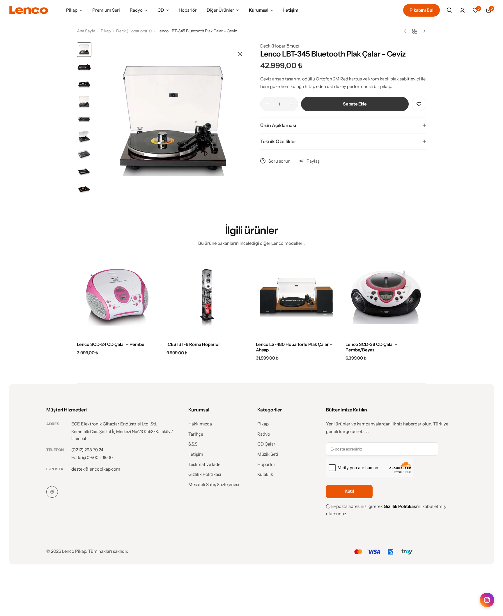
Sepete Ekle (354, 104)
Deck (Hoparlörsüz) (134, 31)
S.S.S (192, 444)
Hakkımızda (200, 424)
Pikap (71, 10)
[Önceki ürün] (406, 31)
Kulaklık (265, 474)
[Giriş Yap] (462, 10)
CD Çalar (266, 444)
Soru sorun (279, 161)
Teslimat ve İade (204, 464)
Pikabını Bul (421, 10)
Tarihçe (195, 434)
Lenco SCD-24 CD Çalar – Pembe (110, 344)
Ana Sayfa (86, 31)
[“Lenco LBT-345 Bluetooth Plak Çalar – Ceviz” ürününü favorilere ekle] (419, 104)
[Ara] (449, 10)
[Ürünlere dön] (414, 31)
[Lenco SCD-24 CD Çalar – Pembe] (117, 297)
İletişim (290, 10)
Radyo (136, 10)
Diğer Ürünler (220, 10)
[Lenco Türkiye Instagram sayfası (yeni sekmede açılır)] (487, 600)
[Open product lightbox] (240, 54)
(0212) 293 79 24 (87, 450)
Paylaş (313, 161)
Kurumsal (258, 10)
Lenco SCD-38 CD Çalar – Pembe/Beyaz (372, 347)
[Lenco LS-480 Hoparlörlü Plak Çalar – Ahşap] (296, 297)
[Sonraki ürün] (423, 31)
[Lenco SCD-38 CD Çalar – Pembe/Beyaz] (386, 297)
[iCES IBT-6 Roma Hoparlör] (207, 297)
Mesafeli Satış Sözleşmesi (213, 484)
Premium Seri (106, 10)
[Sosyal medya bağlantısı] (52, 492)
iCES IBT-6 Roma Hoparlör (193, 344)
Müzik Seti (267, 454)
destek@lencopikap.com (95, 469)
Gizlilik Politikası (204, 474)
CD (160, 10)
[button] (475, 10)
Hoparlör (188, 10)
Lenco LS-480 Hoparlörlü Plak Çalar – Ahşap (294, 347)
